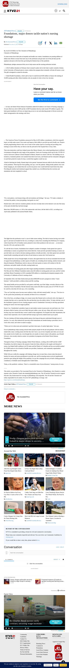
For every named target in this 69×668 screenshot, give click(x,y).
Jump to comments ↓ (10, 389)
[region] (34, 568)
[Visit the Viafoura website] (61, 590)
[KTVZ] (14, 11)
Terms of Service (25, 650)
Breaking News (40, 643)
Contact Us (23, 639)
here (38, 540)
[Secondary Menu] (6, 11)
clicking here (9, 537)
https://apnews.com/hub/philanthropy (14, 380)
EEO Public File (24, 641)
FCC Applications (25, 643)
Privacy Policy (24, 647)
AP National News (21, 384)
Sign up (62, 547)
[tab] (9, 559)
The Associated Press (11, 41)
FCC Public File (24, 645)
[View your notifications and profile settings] (63, 559)
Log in (57, 547)
